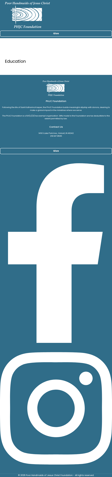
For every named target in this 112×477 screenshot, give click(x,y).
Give (56, 33)
